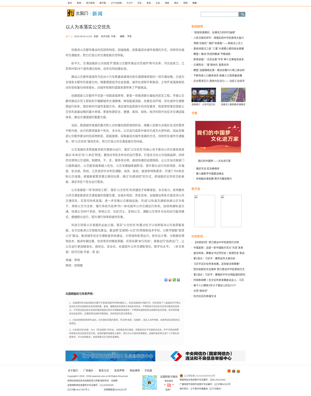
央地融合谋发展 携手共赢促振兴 (214, 178)
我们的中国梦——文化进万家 (214, 160)
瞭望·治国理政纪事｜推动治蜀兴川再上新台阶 (219, 70)
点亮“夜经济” (200, 290)
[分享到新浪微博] (170, 279)
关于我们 (73, 370)
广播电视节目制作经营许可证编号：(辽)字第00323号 (205, 384)
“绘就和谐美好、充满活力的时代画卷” (214, 32)
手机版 (148, 370)
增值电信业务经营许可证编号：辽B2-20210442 (203, 380)
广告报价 (88, 370)
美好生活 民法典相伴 (207, 168)
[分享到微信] (174, 279)
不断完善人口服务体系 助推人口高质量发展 (217, 75)
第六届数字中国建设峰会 (210, 173)
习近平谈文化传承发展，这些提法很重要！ (217, 263)
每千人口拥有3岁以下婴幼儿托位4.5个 (214, 285)
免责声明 (119, 370)
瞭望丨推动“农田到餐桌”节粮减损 (212, 53)
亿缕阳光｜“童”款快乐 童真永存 (211, 64)
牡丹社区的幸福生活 (204, 296)
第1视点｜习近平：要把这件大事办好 (214, 258)
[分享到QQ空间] (178, 279)
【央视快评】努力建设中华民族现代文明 (216, 242)
